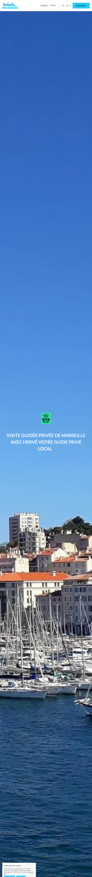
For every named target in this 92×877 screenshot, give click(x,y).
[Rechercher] (63, 5)
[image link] (10, 5)
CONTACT (81, 5)
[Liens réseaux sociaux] (67, 6)
